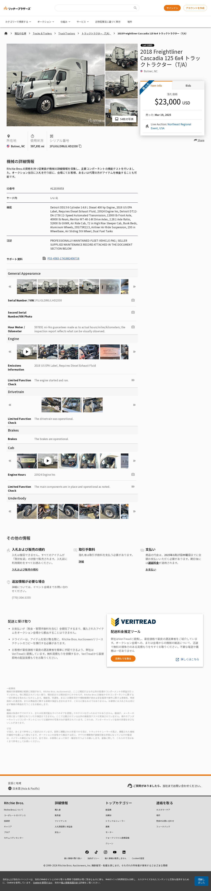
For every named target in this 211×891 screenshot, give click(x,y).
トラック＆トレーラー (115, 820)
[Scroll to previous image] (10, 286)
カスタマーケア (163, 809)
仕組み (63, 21)
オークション (44, 21)
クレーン (109, 843)
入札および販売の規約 (25, 569)
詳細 (81, 561)
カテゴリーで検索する (16, 21)
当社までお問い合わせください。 (182, 786)
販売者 (58, 815)
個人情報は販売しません (115, 858)
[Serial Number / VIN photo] (133, 300)
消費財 (108, 815)
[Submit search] (135, 8)
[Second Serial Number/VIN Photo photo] (133, 312)
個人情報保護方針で (70, 882)
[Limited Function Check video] (133, 380)
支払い (58, 832)
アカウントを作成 (195, 8)
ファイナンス (61, 820)
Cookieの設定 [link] (138, 858)
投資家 (7, 820)
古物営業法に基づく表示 (108, 21)
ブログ (7, 832)
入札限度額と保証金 (64, 826)
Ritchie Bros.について (13, 809)
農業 (107, 826)
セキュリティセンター (14, 837)
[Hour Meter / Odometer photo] (133, 327)
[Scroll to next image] (134, 286)
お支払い (151, 569)
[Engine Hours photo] (133, 474)
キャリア (8, 826)
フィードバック (163, 826)
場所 (129, 21)
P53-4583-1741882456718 (63, 258)
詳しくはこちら (190, 659)
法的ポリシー (93, 858)
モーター (109, 832)
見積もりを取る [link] (123, 658)
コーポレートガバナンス (15, 815)
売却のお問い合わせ (165, 820)
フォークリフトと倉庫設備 (117, 837)
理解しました (201, 881)
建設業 (108, 809)
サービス (81, 21)
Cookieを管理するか (42, 882)
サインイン (172, 8)
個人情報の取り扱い (73, 858)
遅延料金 (153, 563)
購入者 (58, 809)
